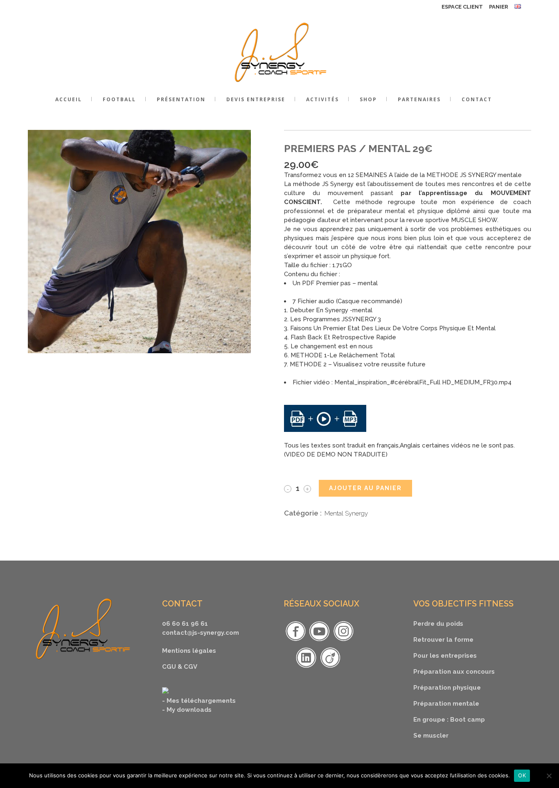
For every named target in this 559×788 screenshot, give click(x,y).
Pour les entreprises (445, 655)
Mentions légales (189, 650)
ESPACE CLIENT (462, 7)
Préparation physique (447, 687)
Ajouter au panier (365, 488)
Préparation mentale (446, 703)
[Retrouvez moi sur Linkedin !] (306, 667)
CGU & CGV (179, 666)
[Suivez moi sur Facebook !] (295, 641)
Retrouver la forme (443, 639)
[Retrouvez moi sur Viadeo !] (330, 667)
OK (522, 775)
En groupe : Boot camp (449, 719)
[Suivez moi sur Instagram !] (343, 641)
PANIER (498, 7)
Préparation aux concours (454, 671)
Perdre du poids (438, 623)
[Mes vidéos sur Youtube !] (319, 641)
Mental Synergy (346, 513)
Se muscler (431, 735)
